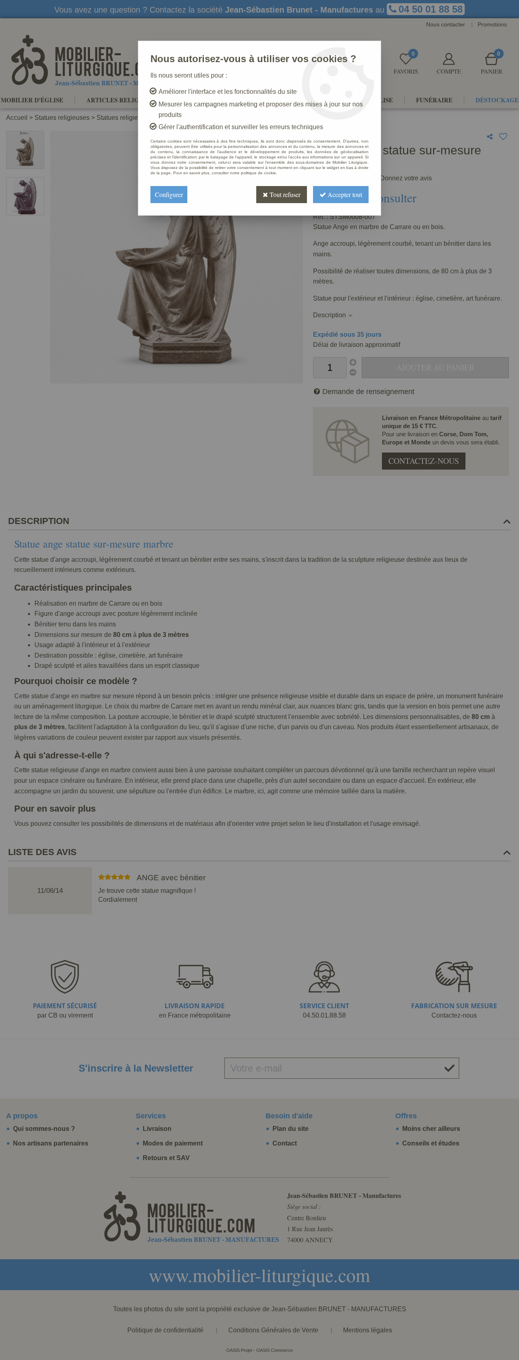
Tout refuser (284, 194)
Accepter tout (344, 194)
